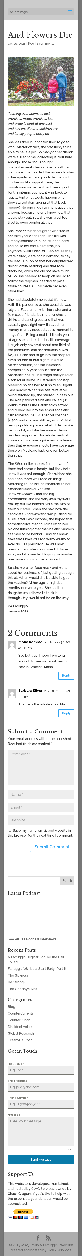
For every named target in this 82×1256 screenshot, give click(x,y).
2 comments (45, 43)
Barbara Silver (30, 691)
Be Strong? (16, 982)
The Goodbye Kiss (22, 989)
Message (14, 1114)
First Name (16, 1063)
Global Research (21, 1033)
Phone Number (18, 1097)
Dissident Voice (20, 1027)
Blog (31, 43)
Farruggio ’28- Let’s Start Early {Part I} (37, 969)
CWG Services (42, 1189)
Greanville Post (20, 1040)
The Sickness (18, 975)
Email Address (18, 1080)
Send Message (41, 1159)
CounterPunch (19, 1020)
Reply (66, 676)
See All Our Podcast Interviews (32, 939)
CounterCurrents (21, 1013)
